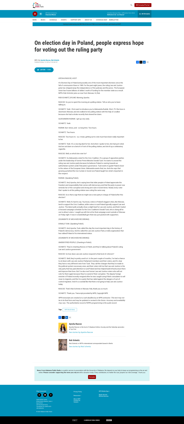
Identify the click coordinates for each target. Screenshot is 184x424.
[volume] (40, 14)
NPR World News (70, 309)
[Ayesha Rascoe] (62, 328)
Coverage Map (101, 20)
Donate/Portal (144, 5)
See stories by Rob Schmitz (80, 346)
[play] (35, 14)
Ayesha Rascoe (45, 60)
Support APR (76, 20)
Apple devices (103, 394)
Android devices (103, 396)
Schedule (53, 20)
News (35, 20)
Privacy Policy (78, 391)
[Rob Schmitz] (62, 345)
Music (43, 20)
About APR (77, 399)
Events (64, 20)
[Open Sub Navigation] (38, 20)
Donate (92, 377)
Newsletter (113, 20)
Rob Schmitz (55, 60)
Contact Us (77, 400)
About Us (88, 20)
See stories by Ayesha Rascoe (81, 332)
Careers (76, 402)
